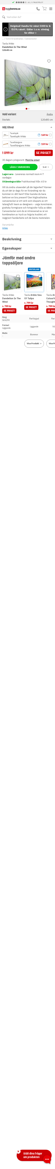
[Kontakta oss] (38, 9)
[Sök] (3, 17)
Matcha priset (32, 160)
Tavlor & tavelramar (14, 38)
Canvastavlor (31, 38)
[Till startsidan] (11, 8)
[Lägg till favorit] (49, 61)
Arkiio (5, 228)
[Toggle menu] (51, 9)
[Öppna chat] (47, 1160)
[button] (27, 116)
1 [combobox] (45, 167)
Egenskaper (12, 248)
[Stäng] (18, 1151)
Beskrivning (11, 239)
